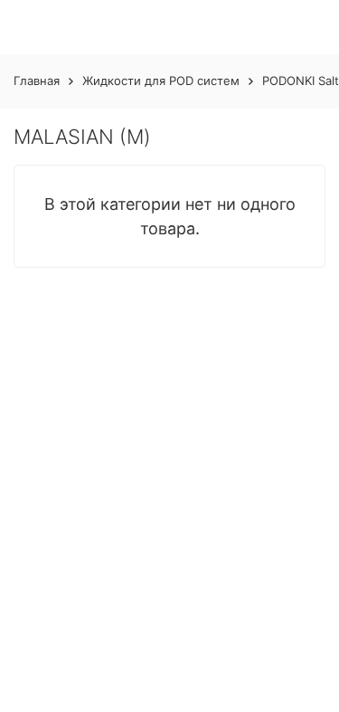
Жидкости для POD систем (161, 80)
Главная (37, 80)
